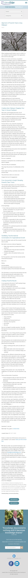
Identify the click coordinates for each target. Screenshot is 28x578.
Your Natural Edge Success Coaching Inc (17, 572)
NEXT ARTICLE (14, 503)
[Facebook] (11, 563)
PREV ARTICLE (14, 499)
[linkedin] (17, 563)
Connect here (16, 428)
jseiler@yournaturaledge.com (14, 452)
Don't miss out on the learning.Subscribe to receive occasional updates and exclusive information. (14, 542)
